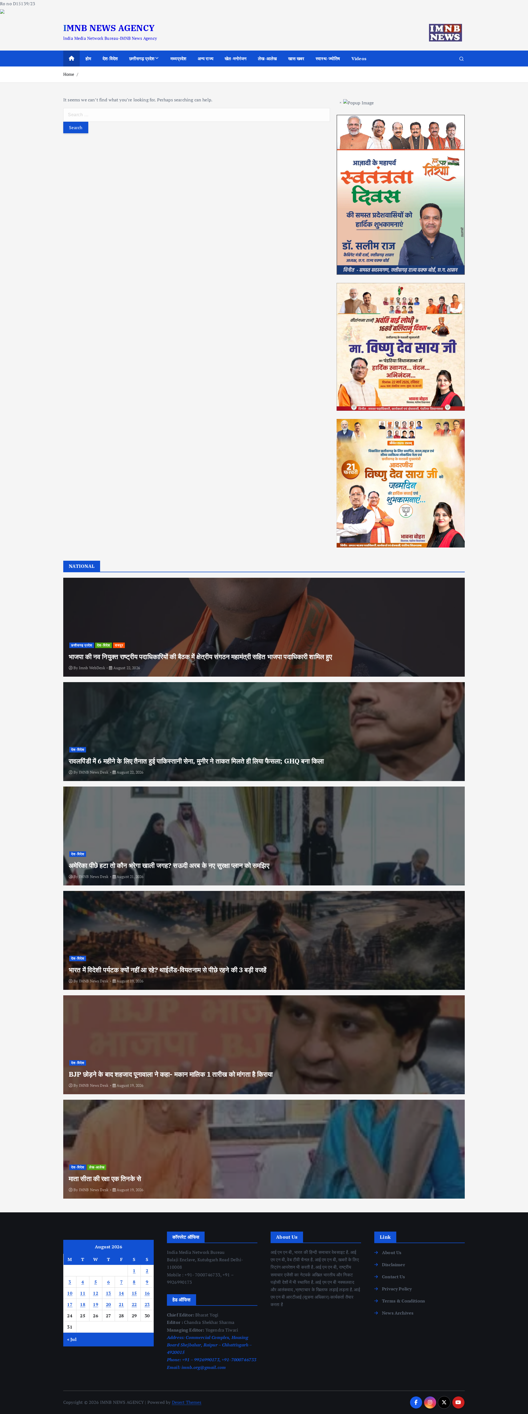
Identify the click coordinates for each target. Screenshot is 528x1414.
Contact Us (393, 1277)
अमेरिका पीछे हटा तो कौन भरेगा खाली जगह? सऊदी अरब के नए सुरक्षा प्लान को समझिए (169, 865)
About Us (391, 1252)
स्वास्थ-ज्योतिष (328, 58)
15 (134, 1293)
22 (134, 1304)
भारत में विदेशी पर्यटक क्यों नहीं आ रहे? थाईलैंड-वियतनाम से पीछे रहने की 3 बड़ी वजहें (167, 969)
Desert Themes (187, 1402)
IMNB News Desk (93, 772)
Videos (358, 58)
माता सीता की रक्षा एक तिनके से (105, 1178)
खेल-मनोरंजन (235, 58)
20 (108, 1304)
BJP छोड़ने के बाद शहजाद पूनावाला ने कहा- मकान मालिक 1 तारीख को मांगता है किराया (171, 1074)
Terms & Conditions (403, 1301)
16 (147, 1293)
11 (82, 1293)
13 (108, 1293)
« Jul (71, 1339)
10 (69, 1293)
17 (69, 1304)
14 (121, 1293)
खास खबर (296, 58)
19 (95, 1304)
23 (147, 1304)
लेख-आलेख (267, 58)
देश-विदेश (110, 58)
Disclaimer (393, 1265)
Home (69, 74)
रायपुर (119, 645)
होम (88, 58)
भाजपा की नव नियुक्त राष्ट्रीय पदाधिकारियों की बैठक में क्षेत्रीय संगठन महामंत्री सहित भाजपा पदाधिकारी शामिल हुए (200, 656)
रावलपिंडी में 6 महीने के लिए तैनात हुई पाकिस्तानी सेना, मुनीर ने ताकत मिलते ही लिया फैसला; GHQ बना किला (196, 761)
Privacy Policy (397, 1289)
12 (95, 1293)
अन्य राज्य (205, 58)
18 (82, 1304)
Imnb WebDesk (92, 667)
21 (121, 1304)
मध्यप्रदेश (178, 58)
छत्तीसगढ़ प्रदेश (142, 58)
